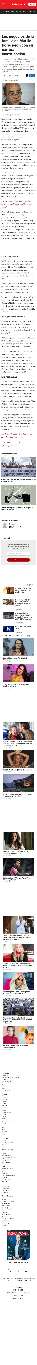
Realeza (4, 1114)
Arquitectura (6, 1161)
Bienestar (5, 1222)
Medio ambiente (7, 1168)
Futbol (4, 1198)
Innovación (5, 1177)
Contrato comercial (25, 443)
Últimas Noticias (9, 11)
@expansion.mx (18, 1271)
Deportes (5, 1144)
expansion (27, 1271)
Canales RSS (18, 1295)
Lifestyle (5, 1207)
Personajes (6, 1220)
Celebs (4, 1133)
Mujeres (4, 1088)
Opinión (4, 1105)
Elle (3, 1127)
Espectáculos (6, 1112)
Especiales (5, 1192)
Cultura (4, 1124)
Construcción (6, 1155)
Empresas (19, 11)
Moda (4, 1118)
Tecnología (6, 1083)
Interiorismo (6, 1162)
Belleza (4, 1120)
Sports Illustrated (7, 1196)
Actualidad (5, 1186)
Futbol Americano (8, 1201)
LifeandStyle (6, 1090)
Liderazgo (5, 1188)
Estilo (4, 1140)
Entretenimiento (7, 1142)
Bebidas (4, 1216)
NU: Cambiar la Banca (18, 1262)
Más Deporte (6, 1205)
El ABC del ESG (7, 1179)
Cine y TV (5, 1146)
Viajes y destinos (8, 1218)
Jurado (4, 1225)
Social (4, 1170)
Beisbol (4, 1199)
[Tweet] (27, 75)
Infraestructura (7, 1159)
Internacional (6, 1081)
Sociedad (5, 1107)
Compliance (18, 1290)
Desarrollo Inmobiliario (9, 1157)
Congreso (5, 1099)
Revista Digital (32, 4)
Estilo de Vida (6, 1224)
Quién (4, 1111)
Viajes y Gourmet (7, 1122)
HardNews (13, 446)
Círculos (4, 1116)
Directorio (18, 1298)
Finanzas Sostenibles (9, 1175)
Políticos (15, 443)
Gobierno (5, 1096)
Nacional (5, 446)
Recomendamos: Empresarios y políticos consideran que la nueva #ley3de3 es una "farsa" (16, 204)
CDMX (4, 1101)
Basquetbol (6, 1203)
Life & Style (5, 1139)
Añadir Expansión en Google (11, 80)
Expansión (12, 524)
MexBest (4, 1213)
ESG (3, 1086)
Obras (4, 1085)
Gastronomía (6, 1214)
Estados (4, 1103)
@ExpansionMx (15, 115)
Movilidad (5, 1174)
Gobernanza (6, 1172)
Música (4, 1148)
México (4, 1098)
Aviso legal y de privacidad (18, 1293)
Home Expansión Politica (10, 1077)
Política (25, 11)
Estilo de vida (6, 1135)
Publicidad (18, 1287)
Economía (32, 11)
